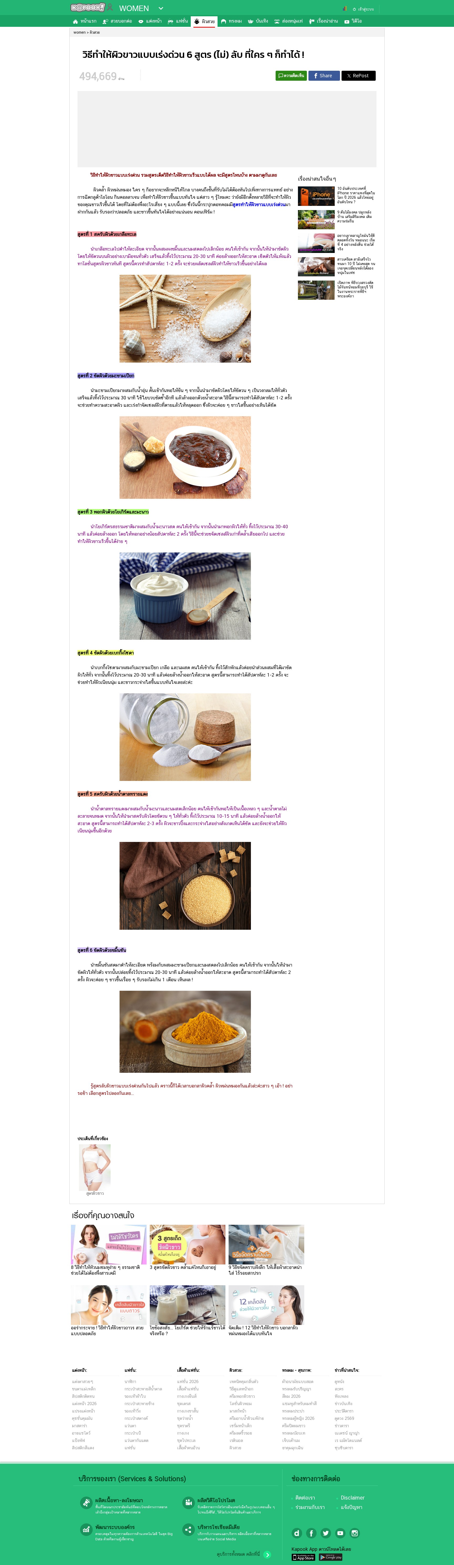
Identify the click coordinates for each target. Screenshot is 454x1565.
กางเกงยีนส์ (187, 1396)
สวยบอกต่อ (121, 21)
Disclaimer (353, 1498)
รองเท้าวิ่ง (133, 1411)
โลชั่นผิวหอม (241, 1403)
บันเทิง (262, 21)
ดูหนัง (339, 1381)
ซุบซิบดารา (344, 1447)
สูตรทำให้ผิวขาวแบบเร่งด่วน (259, 204)
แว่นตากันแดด (136, 1440)
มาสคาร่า (79, 1425)
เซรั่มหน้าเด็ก (241, 1425)
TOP (441, 1556)
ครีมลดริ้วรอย (241, 1433)
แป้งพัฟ (78, 1440)
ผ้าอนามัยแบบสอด (297, 1381)
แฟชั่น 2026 (188, 1381)
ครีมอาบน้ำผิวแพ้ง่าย (247, 1418)
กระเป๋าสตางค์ (136, 1418)
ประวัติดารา (344, 1411)
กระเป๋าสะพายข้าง (139, 1403)
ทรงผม (235, 21)
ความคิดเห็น (294, 75)
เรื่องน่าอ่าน (327, 21)
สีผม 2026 (291, 1396)
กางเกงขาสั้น (187, 1411)
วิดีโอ (357, 21)
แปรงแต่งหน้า (83, 1411)
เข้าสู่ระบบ (366, 9)
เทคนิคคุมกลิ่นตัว (244, 1381)
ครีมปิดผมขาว (293, 1425)
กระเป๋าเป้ (133, 1433)
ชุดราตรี (183, 1425)
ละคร (339, 1388)
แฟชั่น (182, 21)
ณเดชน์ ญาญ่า (347, 1433)
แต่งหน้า (154, 21)
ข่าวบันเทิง (343, 1403)
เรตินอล (236, 1440)
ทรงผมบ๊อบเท (293, 1433)
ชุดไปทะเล (186, 1440)
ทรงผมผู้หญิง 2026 (298, 1418)
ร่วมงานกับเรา (310, 1507)
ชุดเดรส (183, 1403)
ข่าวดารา (342, 1425)
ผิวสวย (208, 21)
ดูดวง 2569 (344, 1418)
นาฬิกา (130, 1381)
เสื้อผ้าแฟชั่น (188, 1388)
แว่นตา (130, 1425)
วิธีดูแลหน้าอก (241, 1388)
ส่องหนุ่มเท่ (292, 21)
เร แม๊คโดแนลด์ (348, 1440)
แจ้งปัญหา (351, 1507)
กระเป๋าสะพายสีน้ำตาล (143, 1388)
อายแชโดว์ (81, 1433)
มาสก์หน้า (238, 1411)
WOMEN (134, 8)
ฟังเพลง (341, 1396)
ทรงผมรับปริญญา (296, 1388)
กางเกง (183, 1433)
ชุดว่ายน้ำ (185, 1418)
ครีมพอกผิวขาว (242, 1396)
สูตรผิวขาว (95, 1193)
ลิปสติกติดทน (83, 1396)
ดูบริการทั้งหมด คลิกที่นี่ (238, 1554)
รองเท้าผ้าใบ (135, 1396)
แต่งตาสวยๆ (82, 1381)
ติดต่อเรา (305, 1498)
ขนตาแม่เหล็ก (84, 1388)
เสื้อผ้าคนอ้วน (188, 1447)
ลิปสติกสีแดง (83, 1447)
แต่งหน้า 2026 (84, 1403)
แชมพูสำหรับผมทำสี (299, 1403)
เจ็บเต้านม (291, 1440)
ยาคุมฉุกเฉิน (292, 1447)
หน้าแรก (88, 21)
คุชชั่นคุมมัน (82, 1418)
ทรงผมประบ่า (293, 1411)
